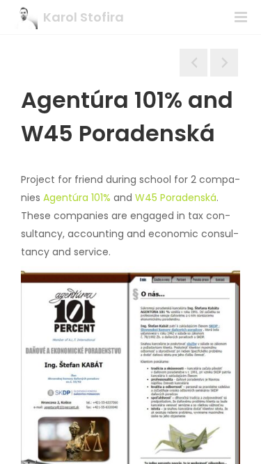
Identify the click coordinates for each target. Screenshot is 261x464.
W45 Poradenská (175, 198)
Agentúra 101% (77, 198)
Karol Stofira (83, 17)
